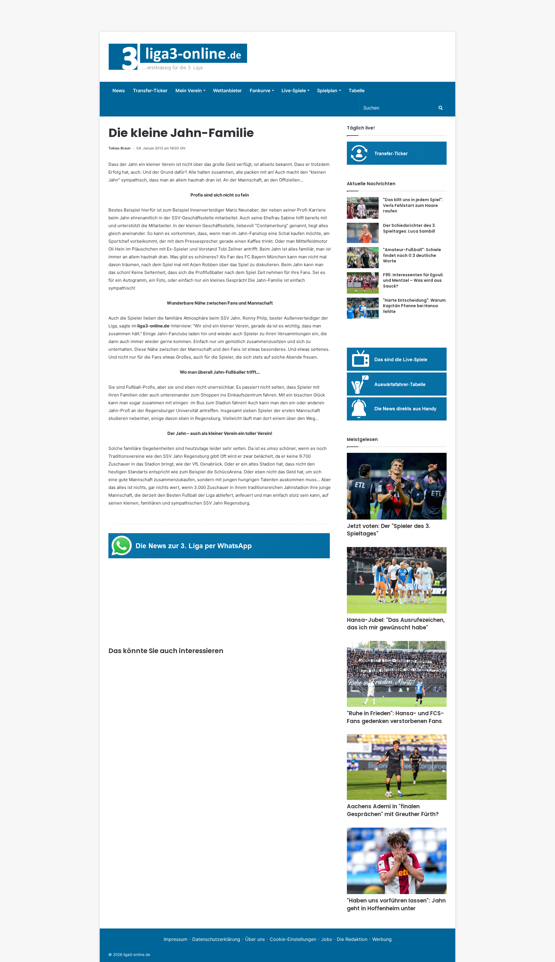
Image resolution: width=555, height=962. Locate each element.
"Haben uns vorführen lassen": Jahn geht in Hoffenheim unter (396, 904)
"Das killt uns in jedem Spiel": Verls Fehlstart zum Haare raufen (413, 205)
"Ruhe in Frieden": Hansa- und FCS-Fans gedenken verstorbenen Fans (395, 717)
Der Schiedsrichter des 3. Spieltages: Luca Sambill (409, 228)
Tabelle (357, 90)
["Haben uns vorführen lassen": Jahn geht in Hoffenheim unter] (397, 861)
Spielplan (327, 90)
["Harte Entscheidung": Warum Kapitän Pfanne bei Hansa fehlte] (363, 308)
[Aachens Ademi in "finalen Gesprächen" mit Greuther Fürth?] (397, 767)
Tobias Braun (119, 148)
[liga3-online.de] (177, 56)
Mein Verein (188, 90)
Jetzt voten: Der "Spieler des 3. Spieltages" (388, 530)
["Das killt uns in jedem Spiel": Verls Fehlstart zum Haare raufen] (363, 208)
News (118, 90)
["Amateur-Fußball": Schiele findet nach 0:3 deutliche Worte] (363, 257)
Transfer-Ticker (150, 90)
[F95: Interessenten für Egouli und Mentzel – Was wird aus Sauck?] (363, 283)
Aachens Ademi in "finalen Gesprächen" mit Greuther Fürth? (393, 810)
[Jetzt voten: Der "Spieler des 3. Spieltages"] (397, 486)
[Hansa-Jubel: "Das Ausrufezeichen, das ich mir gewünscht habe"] (397, 580)
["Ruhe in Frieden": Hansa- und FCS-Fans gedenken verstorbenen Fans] (397, 674)
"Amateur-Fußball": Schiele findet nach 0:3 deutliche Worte (412, 255)
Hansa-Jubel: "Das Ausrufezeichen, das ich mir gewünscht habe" (396, 624)
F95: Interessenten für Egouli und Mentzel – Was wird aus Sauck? (413, 280)
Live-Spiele (294, 90)
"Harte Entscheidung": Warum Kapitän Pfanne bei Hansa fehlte (414, 305)
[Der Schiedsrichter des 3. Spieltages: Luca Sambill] (363, 233)
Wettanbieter (227, 90)
